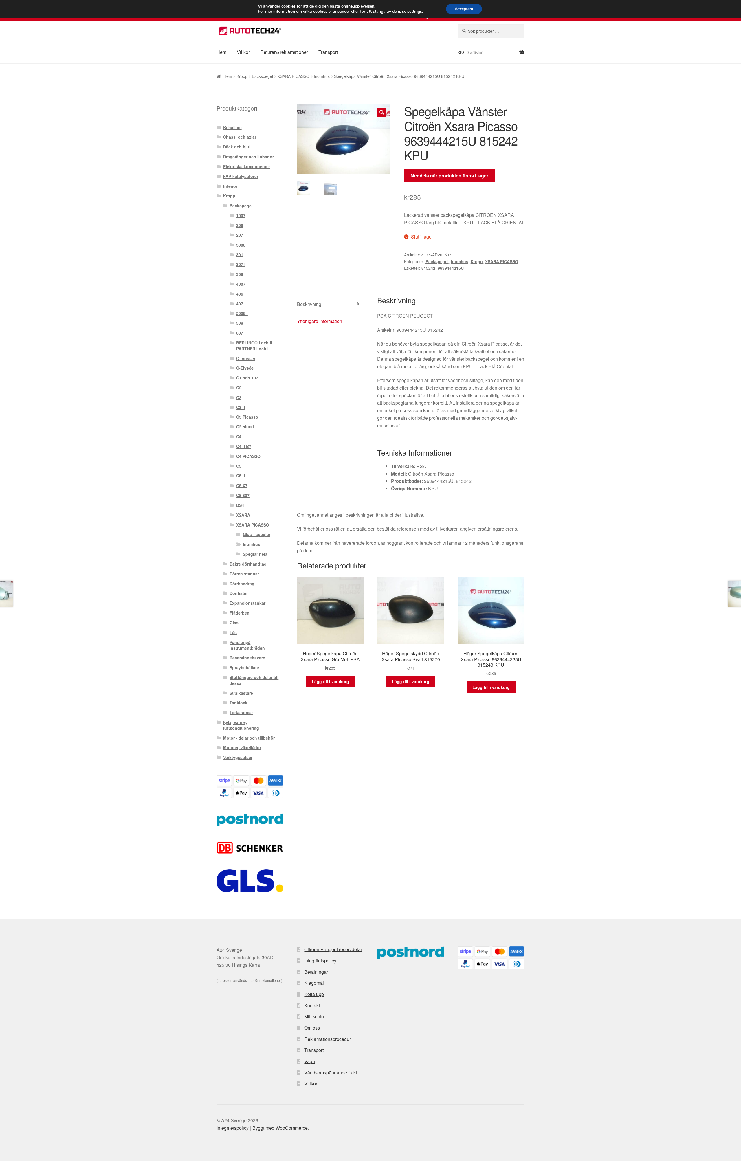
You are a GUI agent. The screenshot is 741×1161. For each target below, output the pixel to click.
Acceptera (464, 9)
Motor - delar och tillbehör (249, 738)
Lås (233, 632)
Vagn (309, 1061)
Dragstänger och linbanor (248, 156)
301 (239, 254)
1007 (240, 215)
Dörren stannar (244, 574)
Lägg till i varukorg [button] (330, 681)
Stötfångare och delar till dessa (254, 680)
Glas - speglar (256, 534)
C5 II (240, 475)
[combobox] (491, 31)
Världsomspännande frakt (330, 1072)
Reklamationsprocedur (327, 1039)
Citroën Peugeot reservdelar (333, 949)
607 (239, 333)
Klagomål (314, 983)
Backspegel (262, 76)
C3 (238, 397)
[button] (381, 112)
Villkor (243, 52)
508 (239, 323)
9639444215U (451, 268)
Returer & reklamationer (284, 52)
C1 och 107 (247, 378)
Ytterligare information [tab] (319, 321)
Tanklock (238, 702)
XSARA (243, 515)
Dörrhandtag (242, 583)
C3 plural (245, 427)
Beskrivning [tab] (309, 304)
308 (239, 274)
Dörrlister (239, 593)
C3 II (240, 407)
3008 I (242, 245)
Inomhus (322, 76)
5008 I (242, 313)
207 (239, 235)
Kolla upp (314, 994)
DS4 (240, 505)
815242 (428, 268)
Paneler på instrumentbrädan (247, 645)
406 (239, 294)
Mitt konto (314, 1016)
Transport (328, 52)
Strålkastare (241, 693)
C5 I (240, 466)
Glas (234, 623)
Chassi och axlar (239, 137)
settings (414, 11)
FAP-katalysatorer (240, 176)
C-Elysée (245, 368)
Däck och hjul (236, 147)
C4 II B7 (243, 446)
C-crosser (245, 358)
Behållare (232, 127)
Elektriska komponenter (246, 166)
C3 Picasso (247, 417)
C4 (238, 436)
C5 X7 (241, 485)
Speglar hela (255, 554)
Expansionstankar (247, 603)
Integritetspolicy (320, 960)
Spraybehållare (244, 667)
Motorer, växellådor (242, 747)
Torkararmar (241, 712)
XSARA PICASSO (293, 76)
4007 (240, 284)
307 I (240, 264)
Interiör (230, 186)
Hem (221, 52)
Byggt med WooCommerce (280, 1128)
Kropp (241, 76)
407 (239, 304)
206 (239, 225)
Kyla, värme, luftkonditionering (241, 725)
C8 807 (243, 495)
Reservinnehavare (247, 658)
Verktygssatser (237, 757)
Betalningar (316, 972)
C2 (238, 387)
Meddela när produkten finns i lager (449, 175)
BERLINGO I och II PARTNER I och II (254, 345)
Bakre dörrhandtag (248, 564)
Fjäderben (240, 613)
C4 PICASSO (248, 456)
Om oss (312, 1027)
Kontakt (312, 1005)
